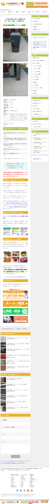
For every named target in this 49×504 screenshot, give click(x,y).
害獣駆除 (35, 82)
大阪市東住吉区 (18, 25)
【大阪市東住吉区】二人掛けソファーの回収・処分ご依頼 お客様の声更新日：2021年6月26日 (18, 356)
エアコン (40, 41)
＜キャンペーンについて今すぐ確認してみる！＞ (15, 276)
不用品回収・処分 (11, 25)
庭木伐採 (35, 90)
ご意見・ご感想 (30, 12)
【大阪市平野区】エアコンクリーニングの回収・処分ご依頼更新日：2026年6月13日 (17, 396)
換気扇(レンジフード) (40, 42)
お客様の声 (17, 12)
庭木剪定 (35, 93)
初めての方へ (3, 12)
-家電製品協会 (32, 485)
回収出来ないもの (38, 114)
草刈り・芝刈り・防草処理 (38, 60)
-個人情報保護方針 (32, 478)
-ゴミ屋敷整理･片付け (24, 478)
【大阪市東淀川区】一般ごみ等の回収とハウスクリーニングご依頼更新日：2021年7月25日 (18, 350)
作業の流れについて (37, 103)
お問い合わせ (45, 12)
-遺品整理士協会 (32, 486)
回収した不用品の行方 (37, 111)
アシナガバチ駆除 (38, 65)
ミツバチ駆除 (37, 71)
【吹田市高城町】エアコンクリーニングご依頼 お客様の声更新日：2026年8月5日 (17, 385)
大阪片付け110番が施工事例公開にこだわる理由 (16, 203)
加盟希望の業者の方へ (37, 158)
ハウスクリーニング (38, 37)
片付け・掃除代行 (36, 18)
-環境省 (31, 483)
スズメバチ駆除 (37, 68)
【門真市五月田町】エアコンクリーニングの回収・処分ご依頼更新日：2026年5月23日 (17, 408)
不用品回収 (35, 21)
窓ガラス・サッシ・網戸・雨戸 (40, 45)
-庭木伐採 (22, 484)
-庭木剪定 (22, 485)
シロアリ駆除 (35, 76)
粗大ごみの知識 (37, 126)
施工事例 (23, 12)
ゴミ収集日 (35, 121)
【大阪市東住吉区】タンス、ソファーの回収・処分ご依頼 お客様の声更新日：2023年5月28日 (18, 362)
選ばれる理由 (11, 12)
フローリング (35, 41)
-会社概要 (31, 476)
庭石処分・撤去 (36, 57)
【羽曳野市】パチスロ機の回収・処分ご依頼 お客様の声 (23, 328)
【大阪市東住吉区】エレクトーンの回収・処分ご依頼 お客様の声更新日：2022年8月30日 (18, 344)
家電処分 (23, 25)
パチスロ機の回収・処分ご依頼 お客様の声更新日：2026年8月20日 (14, 379)
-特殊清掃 (22, 482)
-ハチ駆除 (22, 483)
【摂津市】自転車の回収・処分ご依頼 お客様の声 (9, 328)
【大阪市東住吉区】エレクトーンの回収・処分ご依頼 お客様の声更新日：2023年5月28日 (18, 367)
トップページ (12, 476)
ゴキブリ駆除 (35, 79)
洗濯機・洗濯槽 (36, 47)
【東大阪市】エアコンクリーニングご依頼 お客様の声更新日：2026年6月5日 (16, 402)
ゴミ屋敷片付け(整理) (37, 24)
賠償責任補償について (14, 485)
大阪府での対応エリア (37, 100)
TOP (21, 468)
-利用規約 (31, 477)
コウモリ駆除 (35, 85)
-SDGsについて (32, 484)
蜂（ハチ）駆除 (36, 63)
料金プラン (38, 12)
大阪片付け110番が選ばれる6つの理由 (17, 206)
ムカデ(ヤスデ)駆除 (37, 74)
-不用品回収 (22, 476)
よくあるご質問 (36, 108)
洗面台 (38, 44)
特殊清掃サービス (36, 29)
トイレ (41, 44)
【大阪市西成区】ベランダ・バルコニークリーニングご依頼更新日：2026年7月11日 (17, 391)
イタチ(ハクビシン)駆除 (37, 87)
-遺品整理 (22, 477)
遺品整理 (35, 26)
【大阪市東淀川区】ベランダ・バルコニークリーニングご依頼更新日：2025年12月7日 (17, 338)
